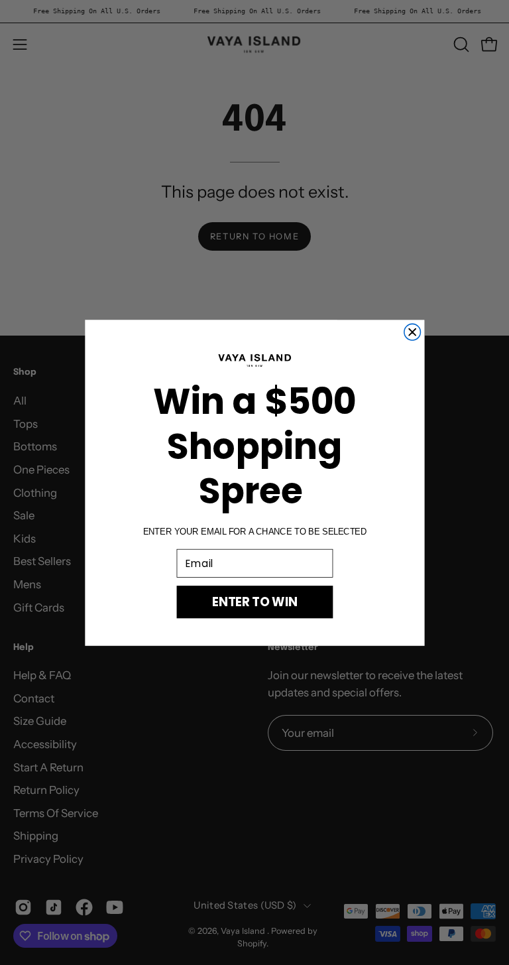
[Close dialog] (412, 332)
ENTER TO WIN (254, 601)
